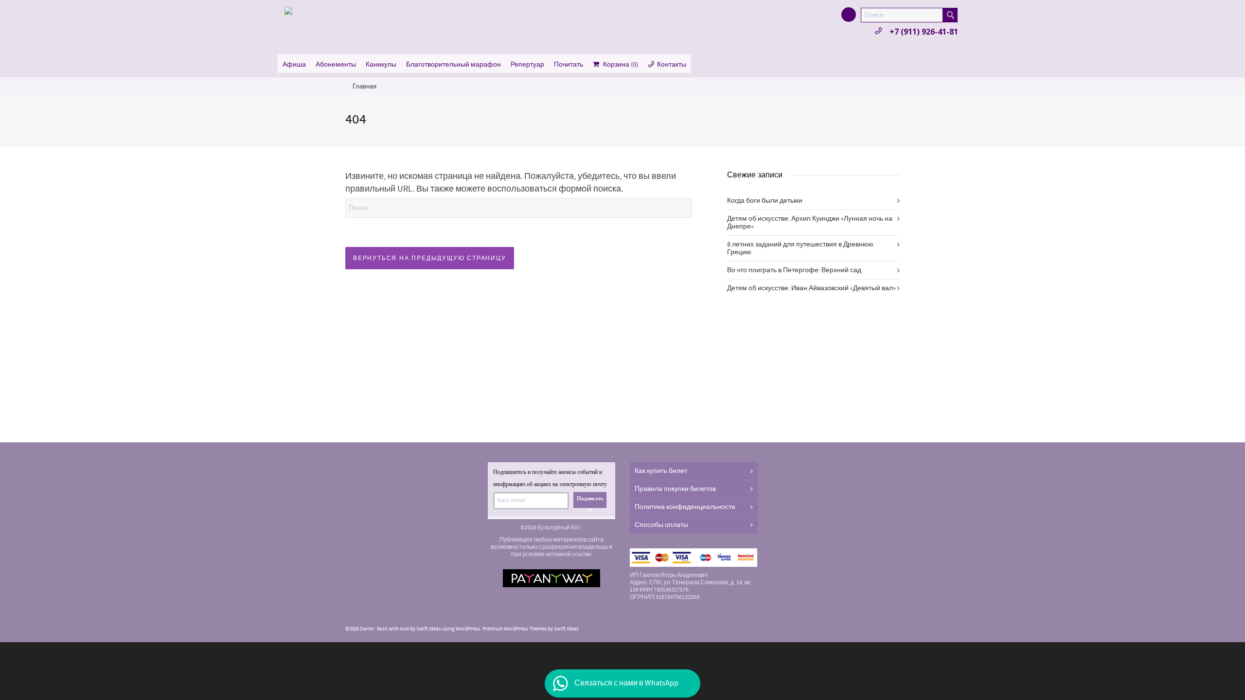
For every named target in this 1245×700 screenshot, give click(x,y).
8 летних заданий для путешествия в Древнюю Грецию (800, 248)
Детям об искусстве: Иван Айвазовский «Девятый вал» (811, 288)
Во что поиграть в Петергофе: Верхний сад (794, 270)
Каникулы (381, 64)
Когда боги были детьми (764, 200)
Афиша (294, 64)
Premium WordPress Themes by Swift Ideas (530, 629)
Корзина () (620, 64)
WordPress (468, 629)
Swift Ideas (428, 629)
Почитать (568, 64)
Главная (364, 86)
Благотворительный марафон (453, 64)
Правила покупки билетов (675, 489)
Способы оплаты (661, 525)
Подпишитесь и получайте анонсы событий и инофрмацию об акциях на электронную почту (550, 478)
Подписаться (590, 501)
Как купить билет (661, 471)
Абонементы (336, 64)
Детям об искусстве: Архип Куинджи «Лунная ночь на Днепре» (809, 222)
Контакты (671, 64)
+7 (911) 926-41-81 (923, 31)
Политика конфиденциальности (685, 507)
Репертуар (527, 64)
